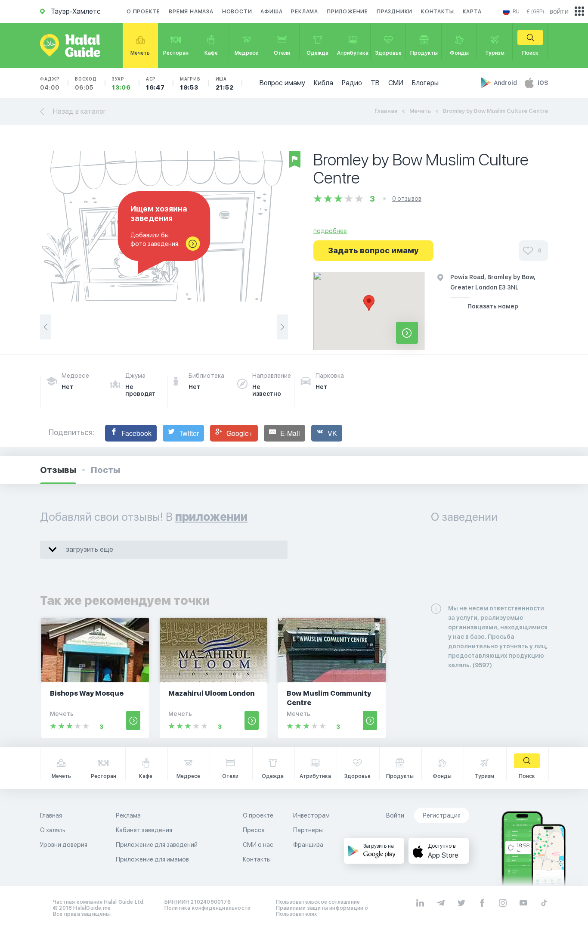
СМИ (395, 83)
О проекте (143, 12)
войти (559, 11)
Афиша (271, 12)
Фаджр (50, 83)
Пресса (254, 830)
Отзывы (58, 470)
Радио (352, 83)
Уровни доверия (63, 844)
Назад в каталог (79, 111)
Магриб (190, 83)
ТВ (375, 83)
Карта (472, 12)
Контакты (437, 12)
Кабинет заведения (144, 830)
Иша (225, 83)
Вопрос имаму (282, 83)
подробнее (330, 230)
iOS (543, 82)
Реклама (304, 12)
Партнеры (308, 830)
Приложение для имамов (152, 859)
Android (506, 82)
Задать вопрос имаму (373, 250)
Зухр (121, 83)
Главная (385, 111)
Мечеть (420, 111)
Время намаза (191, 12)
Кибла (323, 83)
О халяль (52, 830)
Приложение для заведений (157, 844)
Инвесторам (311, 815)
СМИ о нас (258, 844)
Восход (86, 83)
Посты (105, 470)
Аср (155, 83)
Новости (237, 12)
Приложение (347, 12)
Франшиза (308, 844)
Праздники (394, 12)
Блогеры (425, 83)
